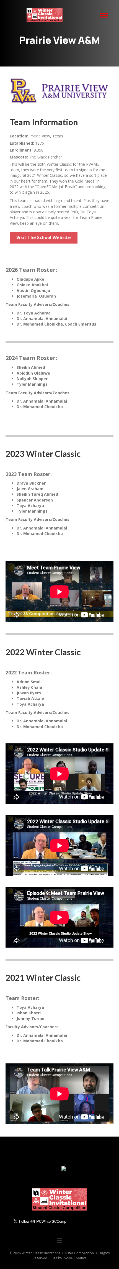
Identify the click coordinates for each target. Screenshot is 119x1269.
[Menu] (104, 16)
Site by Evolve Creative (69, 1258)
